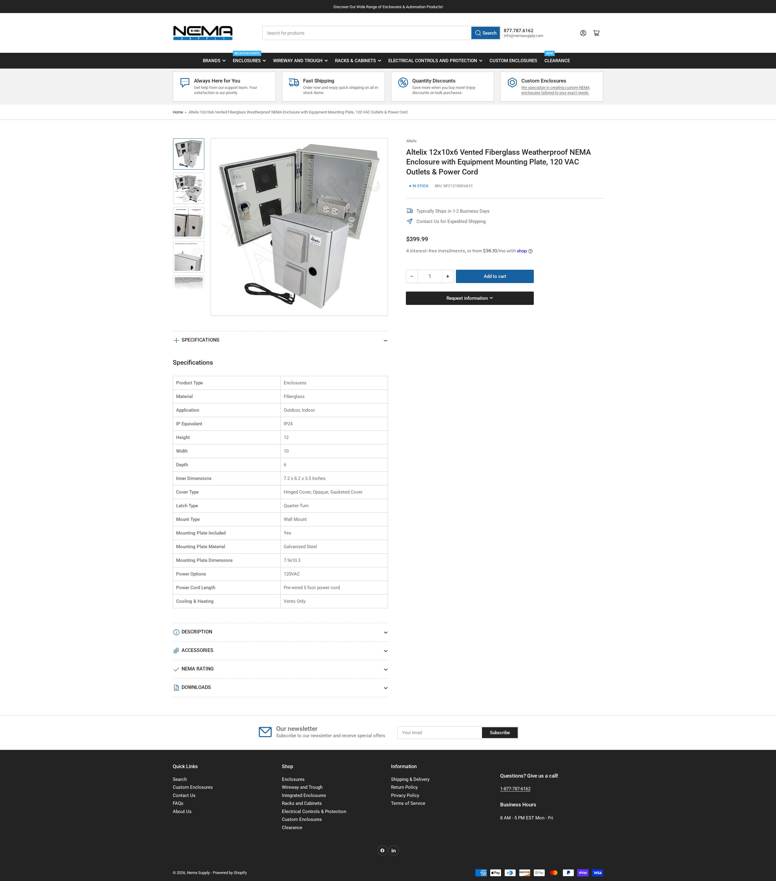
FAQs (178, 803)
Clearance (557, 58)
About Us (182, 811)
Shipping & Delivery (410, 779)
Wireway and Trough (298, 60)
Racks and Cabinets (302, 803)
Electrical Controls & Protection (314, 811)
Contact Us (184, 795)
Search (180, 779)
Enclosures (247, 58)
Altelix (411, 141)
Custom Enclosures (513, 60)
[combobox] (381, 33)
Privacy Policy (405, 795)
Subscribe (500, 732)
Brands (211, 60)
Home (178, 112)
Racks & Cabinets (355, 60)
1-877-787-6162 (515, 789)
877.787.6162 (519, 30)
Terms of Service (408, 803)
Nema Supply (198, 872)
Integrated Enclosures (304, 795)
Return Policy (404, 787)
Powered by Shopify (230, 872)
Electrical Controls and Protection (432, 60)
